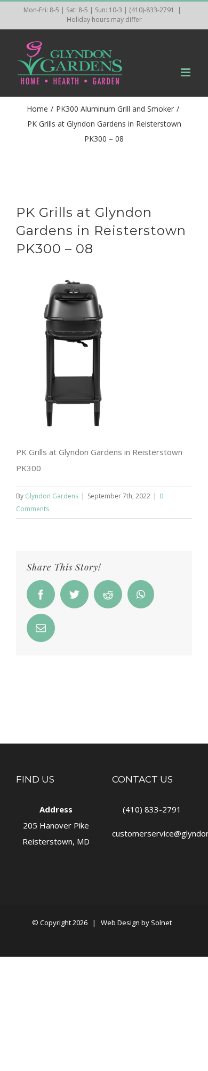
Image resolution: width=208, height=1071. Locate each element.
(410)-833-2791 (151, 9)
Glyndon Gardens (51, 496)
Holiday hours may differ (104, 19)
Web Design (120, 922)
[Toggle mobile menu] (186, 72)
